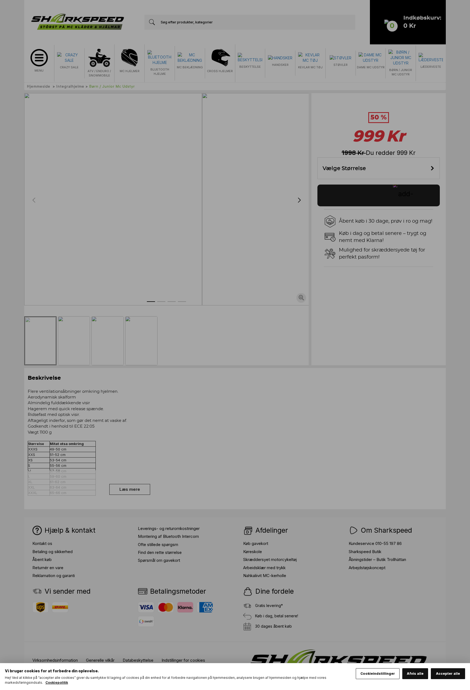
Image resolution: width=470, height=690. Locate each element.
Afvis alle (415, 673)
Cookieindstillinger (377, 673)
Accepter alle (448, 673)
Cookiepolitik (56, 682)
